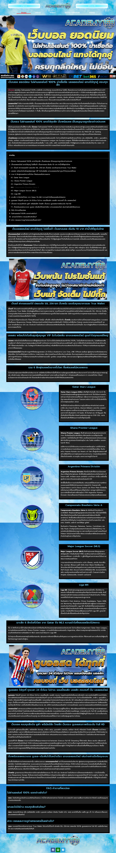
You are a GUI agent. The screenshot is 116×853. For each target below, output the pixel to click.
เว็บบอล (23, 13)
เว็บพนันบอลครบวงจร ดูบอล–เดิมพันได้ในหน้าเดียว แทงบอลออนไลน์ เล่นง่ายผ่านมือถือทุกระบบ (47, 207)
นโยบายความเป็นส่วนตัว (72, 13)
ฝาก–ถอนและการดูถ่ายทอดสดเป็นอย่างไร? (26, 220)
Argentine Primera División (24, 184)
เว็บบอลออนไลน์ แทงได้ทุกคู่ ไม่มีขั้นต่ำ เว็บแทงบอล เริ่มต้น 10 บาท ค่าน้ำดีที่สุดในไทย (40, 164)
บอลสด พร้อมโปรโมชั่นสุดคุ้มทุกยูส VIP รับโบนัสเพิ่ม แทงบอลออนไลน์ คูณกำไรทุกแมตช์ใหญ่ (43, 171)
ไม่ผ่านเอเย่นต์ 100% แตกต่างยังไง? (24, 213)
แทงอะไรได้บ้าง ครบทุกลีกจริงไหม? (24, 217)
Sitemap (92, 13)
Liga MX (17, 194)
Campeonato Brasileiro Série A (26, 187)
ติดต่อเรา (53, 13)
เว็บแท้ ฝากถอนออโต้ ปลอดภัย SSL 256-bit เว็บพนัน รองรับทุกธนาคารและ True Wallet (45, 168)
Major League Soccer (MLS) (25, 190)
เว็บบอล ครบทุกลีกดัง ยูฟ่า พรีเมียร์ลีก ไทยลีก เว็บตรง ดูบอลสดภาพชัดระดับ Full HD (41, 204)
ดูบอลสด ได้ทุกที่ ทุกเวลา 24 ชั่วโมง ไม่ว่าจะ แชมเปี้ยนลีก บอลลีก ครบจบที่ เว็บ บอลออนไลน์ (43, 200)
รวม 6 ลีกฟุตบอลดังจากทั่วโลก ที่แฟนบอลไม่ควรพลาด (30, 174)
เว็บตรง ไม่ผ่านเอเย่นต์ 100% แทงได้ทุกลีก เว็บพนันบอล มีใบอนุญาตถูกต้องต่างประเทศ (41, 161)
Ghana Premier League (23, 181)
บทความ (38, 13)
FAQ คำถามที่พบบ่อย (18, 210)
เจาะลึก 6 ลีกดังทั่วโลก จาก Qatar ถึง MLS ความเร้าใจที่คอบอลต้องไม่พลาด (38, 197)
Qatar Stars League (21, 177)
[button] (106, 155)
